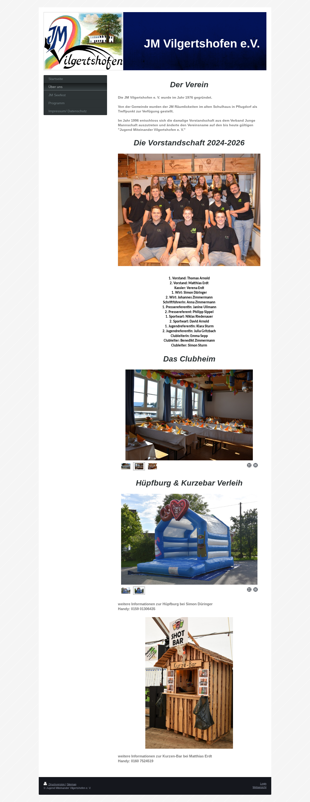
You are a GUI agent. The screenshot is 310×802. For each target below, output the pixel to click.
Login (263, 783)
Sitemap (71, 784)
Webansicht (259, 787)
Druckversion (56, 784)
